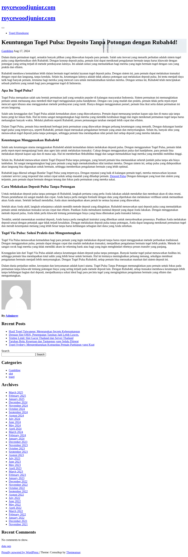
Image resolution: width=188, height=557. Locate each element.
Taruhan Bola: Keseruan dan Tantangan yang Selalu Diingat (44, 341)
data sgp (6, 546)
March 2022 (16, 511)
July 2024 (14, 418)
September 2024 (18, 412)
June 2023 (15, 461)
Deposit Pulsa (118, 176)
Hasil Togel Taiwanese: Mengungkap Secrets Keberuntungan (44, 331)
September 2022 (18, 491)
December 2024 (18, 402)
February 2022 (17, 514)
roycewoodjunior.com (28, 7)
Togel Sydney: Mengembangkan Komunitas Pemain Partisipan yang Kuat (51, 344)
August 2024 (16, 415)
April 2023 (15, 468)
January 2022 (16, 517)
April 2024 (15, 428)
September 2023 (18, 451)
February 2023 (17, 474)
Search (5, 350)
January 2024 (16, 438)
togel (12, 376)
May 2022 (15, 504)
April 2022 (15, 507)
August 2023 (16, 455)
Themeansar (73, 552)
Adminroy (12, 315)
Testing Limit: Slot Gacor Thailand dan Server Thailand (41, 338)
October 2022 (17, 488)
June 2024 (15, 422)
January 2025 (16, 399)
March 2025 (16, 392)
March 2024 (16, 432)
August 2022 (16, 494)
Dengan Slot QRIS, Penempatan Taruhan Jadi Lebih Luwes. (44, 334)
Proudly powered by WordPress (20, 552)
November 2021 (18, 524)
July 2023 (14, 458)
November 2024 (18, 405)
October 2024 (17, 408)
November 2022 (18, 484)
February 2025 (17, 395)
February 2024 (17, 435)
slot (11, 373)
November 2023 (18, 445)
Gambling (7, 51)
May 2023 (15, 465)
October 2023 (17, 448)
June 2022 (15, 501)
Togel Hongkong (19, 33)
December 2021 (18, 521)
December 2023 (18, 441)
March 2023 (16, 471)
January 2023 (16, 478)
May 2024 (15, 425)
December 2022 (18, 481)
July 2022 (14, 497)
